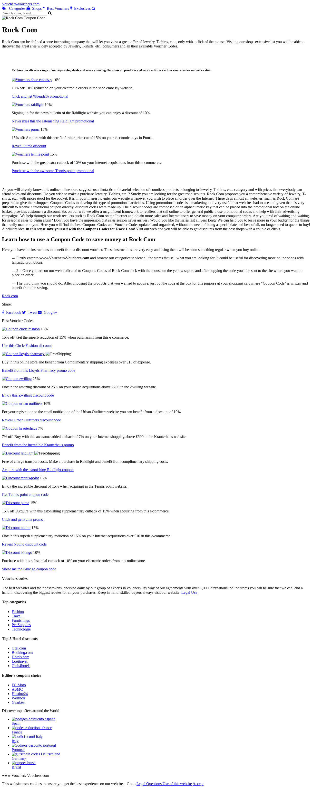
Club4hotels (21, 666)
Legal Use (189, 592)
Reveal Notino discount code (24, 544)
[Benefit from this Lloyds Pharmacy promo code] (23, 354)
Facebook (12, 312)
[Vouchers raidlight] (28, 104)
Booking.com (22, 652)
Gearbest (18, 702)
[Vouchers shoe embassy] (32, 80)
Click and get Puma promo (22, 519)
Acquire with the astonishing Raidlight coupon (38, 470)
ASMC (17, 689)
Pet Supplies (21, 625)
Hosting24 (20, 694)
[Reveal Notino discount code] (16, 528)
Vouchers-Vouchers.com (20, 4)
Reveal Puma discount (29, 146)
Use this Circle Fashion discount (27, 345)
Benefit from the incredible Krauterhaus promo (38, 445)
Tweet (31, 312)
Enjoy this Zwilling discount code (28, 395)
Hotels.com (20, 657)
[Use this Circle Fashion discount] (21, 329)
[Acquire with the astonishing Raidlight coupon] (17, 453)
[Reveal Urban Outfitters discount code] (22, 403)
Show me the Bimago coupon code (29, 569)
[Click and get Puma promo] (15, 503)
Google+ (49, 312)
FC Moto (19, 685)
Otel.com (19, 648)
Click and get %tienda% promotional (40, 96)
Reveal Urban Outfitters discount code (31, 420)
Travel (16, 616)
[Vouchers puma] (25, 129)
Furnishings (21, 620)
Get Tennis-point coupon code (25, 494)
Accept (198, 784)
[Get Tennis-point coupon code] (20, 478)
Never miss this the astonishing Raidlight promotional (53, 121)
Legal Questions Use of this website (164, 784)
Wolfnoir (18, 698)
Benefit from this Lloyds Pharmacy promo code (38, 370)
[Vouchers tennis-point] (30, 154)
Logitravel (20, 661)
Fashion (18, 612)
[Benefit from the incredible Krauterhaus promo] (19, 428)
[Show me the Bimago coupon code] (17, 552)
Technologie (21, 629)
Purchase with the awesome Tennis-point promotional (53, 171)
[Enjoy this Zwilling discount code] (17, 379)
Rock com (10, 296)
